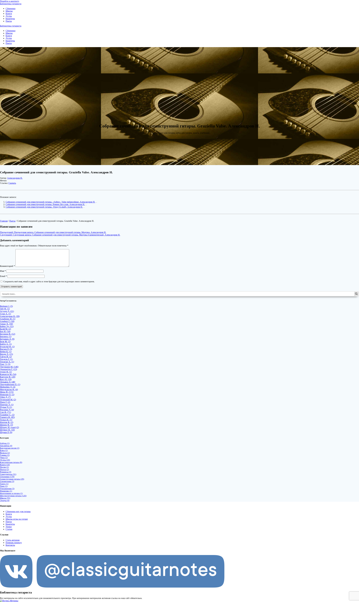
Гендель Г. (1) (6, 359)
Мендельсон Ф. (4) (9, 389)
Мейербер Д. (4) (7, 387)
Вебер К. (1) (5, 351)
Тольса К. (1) (6, 420)
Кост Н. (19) (5, 379)
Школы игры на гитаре (17, 519)
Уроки (9, 526)
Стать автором (12, 540)
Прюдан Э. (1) (6, 404)
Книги (9, 13)
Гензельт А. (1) (7, 362)
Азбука (5, 443)
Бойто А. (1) (6, 344)
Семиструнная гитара (12, 479)
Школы (9, 11)
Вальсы (5, 453)
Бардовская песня (9, 448)
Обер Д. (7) (5, 397)
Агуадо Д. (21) (7, 311)
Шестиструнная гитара (13, 496)
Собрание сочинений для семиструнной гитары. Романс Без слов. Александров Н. (45, 204)
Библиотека (10, 4)
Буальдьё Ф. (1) (7, 346)
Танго (4, 484)
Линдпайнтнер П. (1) (10, 384)
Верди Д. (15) (6, 354)
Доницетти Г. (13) (8, 369)
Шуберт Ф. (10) (7, 430)
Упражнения (7, 488)
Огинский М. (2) (8, 399)
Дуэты (9, 16)
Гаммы (5, 455)
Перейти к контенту (9, 1)
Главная (4, 221)
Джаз (4, 457)
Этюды (4, 500)
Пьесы (9, 21)
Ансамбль (6, 446)
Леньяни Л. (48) (7, 382)
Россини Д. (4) (7, 409)
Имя (3, 271)
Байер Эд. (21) (7, 326)
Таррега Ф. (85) (7, 417)
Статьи (9, 529)
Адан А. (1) (5, 314)
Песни (4, 467)
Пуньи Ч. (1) (6, 407)
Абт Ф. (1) (5, 309)
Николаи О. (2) (7, 394)
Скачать (12, 183)
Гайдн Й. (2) (6, 356)
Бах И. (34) (5, 331)
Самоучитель (8, 474)
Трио (4, 486)
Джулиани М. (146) (9, 367)
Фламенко (6, 491)
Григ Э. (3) (5, 364)
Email (3, 276)
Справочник (7, 481)
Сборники (10, 8)
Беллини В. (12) (7, 334)
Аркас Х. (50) (6, 324)
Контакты (10, 545)
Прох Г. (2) (5, 402)
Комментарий (7, 266)
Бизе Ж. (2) (5, 341)
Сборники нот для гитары (18, 511)
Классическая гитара (11, 462)
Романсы (5, 472)
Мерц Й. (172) (6, 392)
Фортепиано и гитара (11, 493)
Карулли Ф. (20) (7, 377)
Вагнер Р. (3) (6, 349)
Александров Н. (15, 178)
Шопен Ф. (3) (6, 425)
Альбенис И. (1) (7, 319)
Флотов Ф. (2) (6, 422)
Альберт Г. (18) (7, 321)
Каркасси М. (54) (8, 374)
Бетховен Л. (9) (7, 339)
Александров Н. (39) (10, 316)
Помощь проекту (14, 542)
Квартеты (10, 18)
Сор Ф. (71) (5, 412)
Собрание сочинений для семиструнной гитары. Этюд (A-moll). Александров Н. (44, 207)
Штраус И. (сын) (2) (9, 427)
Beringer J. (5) (6, 306)
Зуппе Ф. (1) (6, 372)
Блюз (4, 450)
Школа (5, 498)
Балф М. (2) (5, 329)
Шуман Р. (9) (6, 432)
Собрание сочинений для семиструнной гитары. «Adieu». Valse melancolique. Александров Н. (50, 202)
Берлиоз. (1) (5, 336)
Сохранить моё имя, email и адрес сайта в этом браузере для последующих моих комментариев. (49, 281)
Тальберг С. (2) (7, 415)
